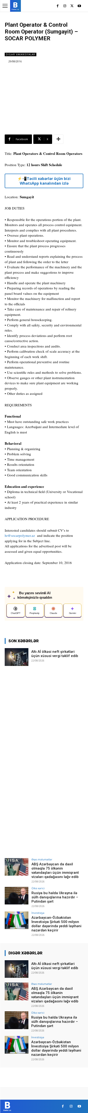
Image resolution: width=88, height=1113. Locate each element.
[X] (72, 6)
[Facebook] (57, 6)
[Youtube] (79, 6)
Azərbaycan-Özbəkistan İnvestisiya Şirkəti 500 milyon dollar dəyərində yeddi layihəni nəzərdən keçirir (56, 923)
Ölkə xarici (38, 888)
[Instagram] (65, 6)
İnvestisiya (37, 912)
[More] (58, 139)
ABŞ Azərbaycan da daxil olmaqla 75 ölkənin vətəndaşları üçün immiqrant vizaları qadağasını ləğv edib (55, 870)
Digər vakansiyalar (20, 54)
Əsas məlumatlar (41, 859)
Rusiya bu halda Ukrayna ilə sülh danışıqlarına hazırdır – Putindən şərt (54, 897)
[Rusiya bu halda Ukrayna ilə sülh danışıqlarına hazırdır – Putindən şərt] (16, 895)
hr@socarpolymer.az (20, 535)
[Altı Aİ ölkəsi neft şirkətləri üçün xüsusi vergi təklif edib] (16, 657)
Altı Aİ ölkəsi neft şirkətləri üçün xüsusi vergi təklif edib (54, 654)
